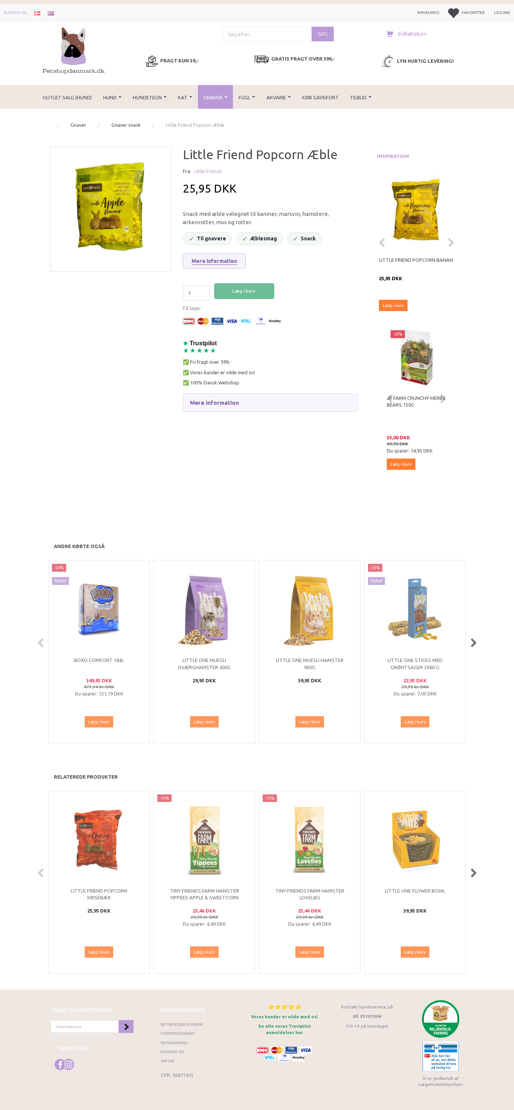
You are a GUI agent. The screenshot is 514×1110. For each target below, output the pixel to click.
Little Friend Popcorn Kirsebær (99, 894)
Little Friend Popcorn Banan (416, 260)
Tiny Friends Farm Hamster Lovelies (309, 894)
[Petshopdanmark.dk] (74, 49)
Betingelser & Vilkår (182, 1024)
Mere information (214, 261)
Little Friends (208, 171)
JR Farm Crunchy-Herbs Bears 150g (416, 401)
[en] (51, 13)
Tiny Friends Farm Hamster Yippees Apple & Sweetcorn (204, 894)
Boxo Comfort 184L (99, 660)
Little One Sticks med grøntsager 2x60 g (415, 663)
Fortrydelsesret (178, 1033)
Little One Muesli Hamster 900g (310, 663)
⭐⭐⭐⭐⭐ (284, 1007)
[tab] (270, 403)
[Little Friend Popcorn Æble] (110, 207)
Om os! (168, 1061)
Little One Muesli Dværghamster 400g (204, 663)
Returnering (174, 1043)
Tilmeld (126, 1026)
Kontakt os (15, 13)
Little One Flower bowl (415, 890)
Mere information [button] (214, 402)
